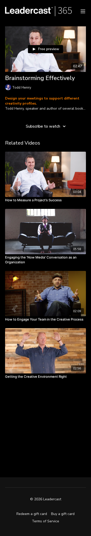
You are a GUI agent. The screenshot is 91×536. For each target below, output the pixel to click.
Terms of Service (45, 521)
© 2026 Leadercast (45, 499)
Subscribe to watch (43, 126)
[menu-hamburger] (83, 11)
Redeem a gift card (31, 513)
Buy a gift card (63, 513)
